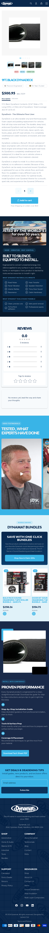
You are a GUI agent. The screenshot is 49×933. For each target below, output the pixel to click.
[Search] (31, 3)
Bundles (4, 858)
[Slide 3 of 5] (24, 65)
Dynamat (14, 914)
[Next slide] (45, 474)
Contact (27, 850)
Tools (3, 854)
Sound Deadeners (31, 889)
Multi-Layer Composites (34, 898)
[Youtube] (27, 905)
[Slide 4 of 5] (31, 65)
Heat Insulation (30, 894)
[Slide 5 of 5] (38, 65)
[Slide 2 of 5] (18, 65)
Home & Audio (7, 842)
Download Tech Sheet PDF (15, 753)
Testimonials (29, 842)
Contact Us (29, 881)
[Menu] (46, 3)
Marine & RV (6, 846)
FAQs (26, 854)
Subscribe (24, 790)
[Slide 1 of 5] (11, 65)
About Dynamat (31, 838)
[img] (24, 339)
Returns (4, 881)
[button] (24, 346)
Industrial (5, 850)
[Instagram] (21, 905)
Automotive (6, 838)
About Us (28, 877)
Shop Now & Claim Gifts (24, 558)
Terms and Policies (24, 921)
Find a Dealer (6, 877)
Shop (26, 873)
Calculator (5, 873)
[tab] (6, 99)
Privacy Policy (7, 885)
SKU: (18, 94)
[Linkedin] (32, 905)
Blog (26, 846)
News (26, 885)
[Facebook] (16, 905)
